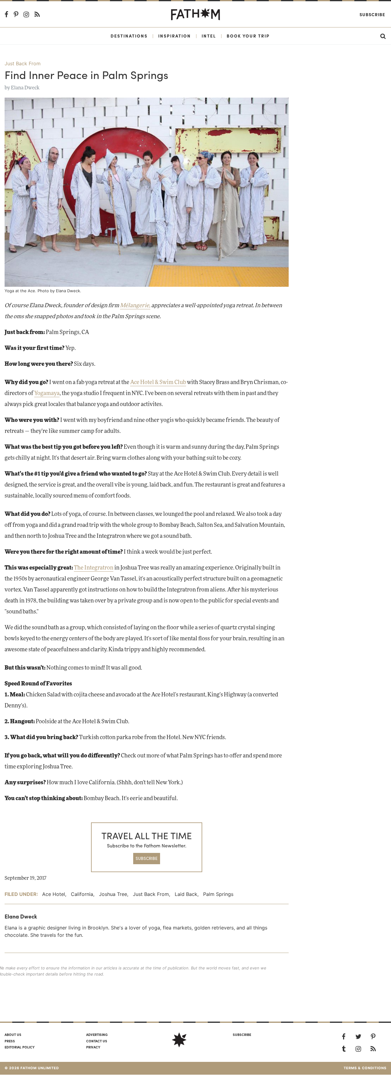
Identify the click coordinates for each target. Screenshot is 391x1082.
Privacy (93, 1046)
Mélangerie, (135, 305)
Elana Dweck (25, 87)
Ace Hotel (53, 894)
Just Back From (23, 63)
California (82, 894)
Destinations (129, 36)
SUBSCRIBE (147, 858)
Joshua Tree (113, 894)
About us (13, 1034)
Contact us (96, 1040)
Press (10, 1040)
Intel (209, 36)
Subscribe (372, 14)
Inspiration (174, 36)
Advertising (97, 1034)
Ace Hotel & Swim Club (158, 382)
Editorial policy (20, 1046)
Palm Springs (218, 894)
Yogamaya (47, 393)
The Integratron (93, 568)
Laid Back (186, 894)
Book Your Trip (248, 36)
